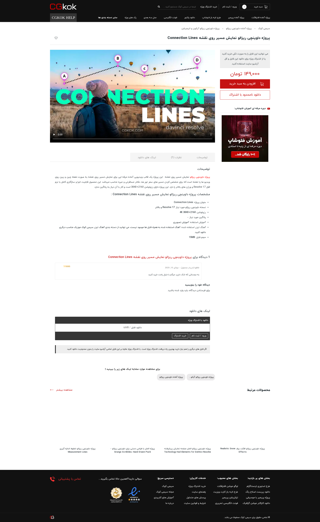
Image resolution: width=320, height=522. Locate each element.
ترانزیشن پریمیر (230, 497)
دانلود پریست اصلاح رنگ (258, 492)
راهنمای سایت (199, 492)
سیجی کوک (264, 28)
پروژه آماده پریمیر (236, 17)
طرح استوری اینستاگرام (258, 486)
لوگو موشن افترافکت (227, 486)
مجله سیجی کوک (165, 492)
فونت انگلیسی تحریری (226, 503)
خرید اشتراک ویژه (197, 486)
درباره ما (170, 503)
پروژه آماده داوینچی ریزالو (239, 28)
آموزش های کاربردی (164, 497)
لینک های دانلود (147, 157)
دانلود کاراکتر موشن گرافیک (256, 503)
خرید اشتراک (180, 335)
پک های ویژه (130, 17)
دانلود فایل (136, 327)
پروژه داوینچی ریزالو (200, 177)
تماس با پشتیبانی (69, 479)
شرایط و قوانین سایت (195, 503)
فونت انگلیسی (170, 17)
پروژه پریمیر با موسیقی (258, 497)
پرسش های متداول (196, 497)
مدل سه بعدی (150, 17)
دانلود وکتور (189, 17)
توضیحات (202, 157)
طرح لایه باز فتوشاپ (211, 17)
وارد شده (179, 290)
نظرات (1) (176, 157)
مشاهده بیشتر (63, 390)
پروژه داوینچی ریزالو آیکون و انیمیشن (201, 28)
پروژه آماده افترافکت (261, 17)
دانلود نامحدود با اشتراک (245, 95)
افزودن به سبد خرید (242, 84)
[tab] (202, 157)
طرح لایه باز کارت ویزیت (225, 492)
